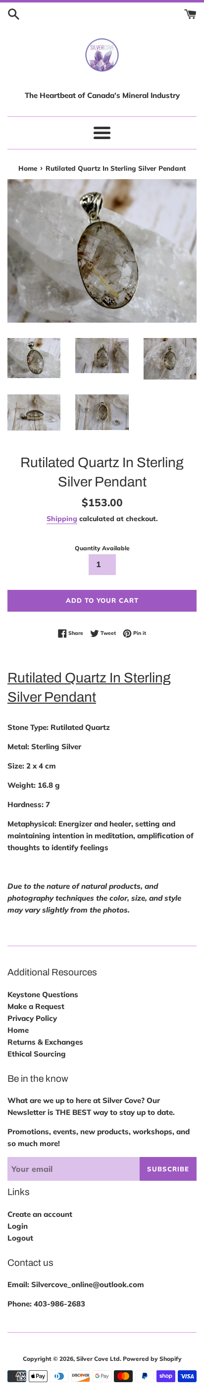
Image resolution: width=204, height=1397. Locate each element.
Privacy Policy (32, 1018)
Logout (20, 1238)
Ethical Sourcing (36, 1054)
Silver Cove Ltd (98, 1358)
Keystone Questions (42, 994)
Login (17, 1226)
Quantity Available (102, 548)
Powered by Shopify (152, 1358)
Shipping (62, 518)
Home (18, 1030)
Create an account (39, 1214)
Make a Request (35, 1006)
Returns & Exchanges (45, 1042)
